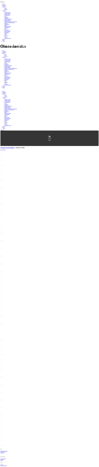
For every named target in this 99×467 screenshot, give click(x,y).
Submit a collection (3, 465)
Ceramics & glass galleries (7, 147)
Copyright (2, 452)
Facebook (2, 459)
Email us (1, 464)
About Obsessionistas (3, 451)
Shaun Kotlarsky (3, 149)
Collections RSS (3, 458)
